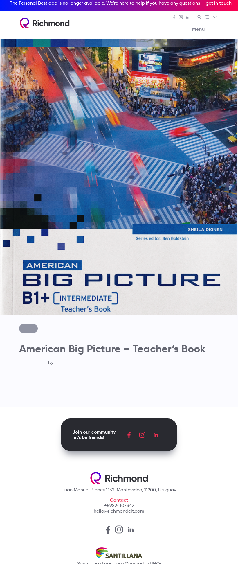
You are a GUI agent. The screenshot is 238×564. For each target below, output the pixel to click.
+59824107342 (119, 505)
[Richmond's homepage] (44, 23)
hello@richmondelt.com (119, 511)
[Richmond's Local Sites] (211, 18)
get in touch (219, 3)
